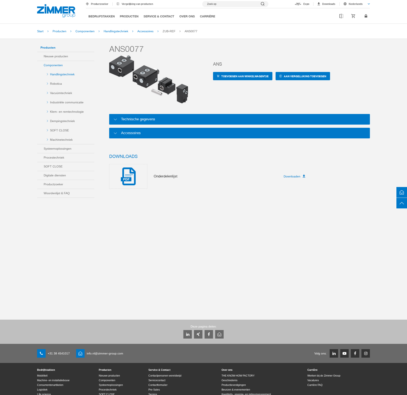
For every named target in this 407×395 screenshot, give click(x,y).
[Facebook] (209, 334)
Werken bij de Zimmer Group (323, 375)
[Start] (56, 11)
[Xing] (198, 334)
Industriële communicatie (67, 102)
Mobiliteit (42, 375)
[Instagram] (365, 353)
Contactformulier (157, 385)
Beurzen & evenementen (236, 389)
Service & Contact (159, 16)
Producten (129, 16)
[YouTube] (344, 353)
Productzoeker (99, 4)
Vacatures (313, 380)
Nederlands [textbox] (356, 4)
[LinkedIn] (187, 334)
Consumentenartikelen (50, 385)
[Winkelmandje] (353, 16)
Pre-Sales (154, 389)
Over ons (187, 16)
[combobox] (355, 4)
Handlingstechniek (62, 74)
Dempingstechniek (62, 121)
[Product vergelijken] (341, 16)
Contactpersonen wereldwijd (164, 375)
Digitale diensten (55, 175)
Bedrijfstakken (101, 16)
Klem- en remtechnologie (67, 111)
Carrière (207, 16)
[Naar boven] (401, 203)
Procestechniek (54, 157)
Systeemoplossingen (57, 148)
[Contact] (401, 192)
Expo (306, 4)
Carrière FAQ (314, 385)
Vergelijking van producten (137, 4)
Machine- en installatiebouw (53, 380)
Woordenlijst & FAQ (57, 193)
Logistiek (42, 389)
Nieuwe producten (56, 56)
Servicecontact (156, 380)
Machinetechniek (61, 139)
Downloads (328, 4)
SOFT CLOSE (59, 130)
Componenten (53, 65)
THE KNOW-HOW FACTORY (238, 375)
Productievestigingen (234, 385)
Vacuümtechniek (61, 93)
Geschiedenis (229, 380)
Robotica (56, 83)
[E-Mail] (219, 334)
